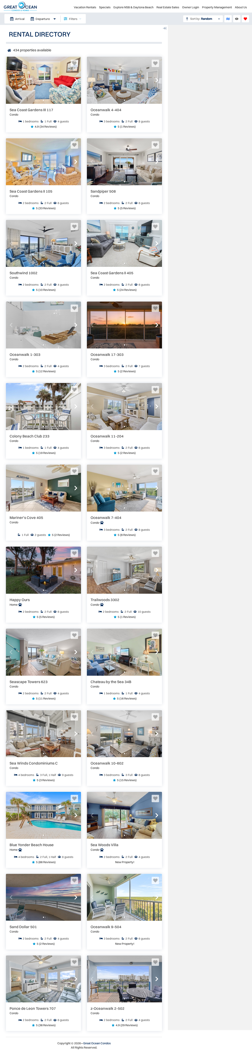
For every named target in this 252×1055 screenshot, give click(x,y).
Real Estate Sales (167, 7)
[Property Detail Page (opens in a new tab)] (43, 80)
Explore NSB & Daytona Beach (133, 7)
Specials (105, 7)
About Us (241, 7)
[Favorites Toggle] (245, 18)
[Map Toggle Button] (228, 18)
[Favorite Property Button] (74, 63)
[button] (11, 80)
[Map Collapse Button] (164, 28)
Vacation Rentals (85, 7)
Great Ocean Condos (97, 1043)
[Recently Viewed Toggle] (236, 18)
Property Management (217, 7)
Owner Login (190, 7)
